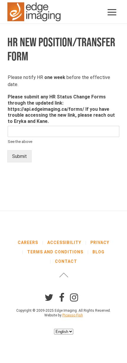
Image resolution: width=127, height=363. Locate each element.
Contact (66, 261)
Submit (19, 156)
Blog (98, 252)
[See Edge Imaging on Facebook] (61, 297)
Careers (28, 242)
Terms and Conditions (55, 252)
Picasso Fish (72, 315)
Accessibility (64, 242)
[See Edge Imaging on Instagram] (74, 297)
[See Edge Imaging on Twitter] (49, 297)
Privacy (99, 242)
